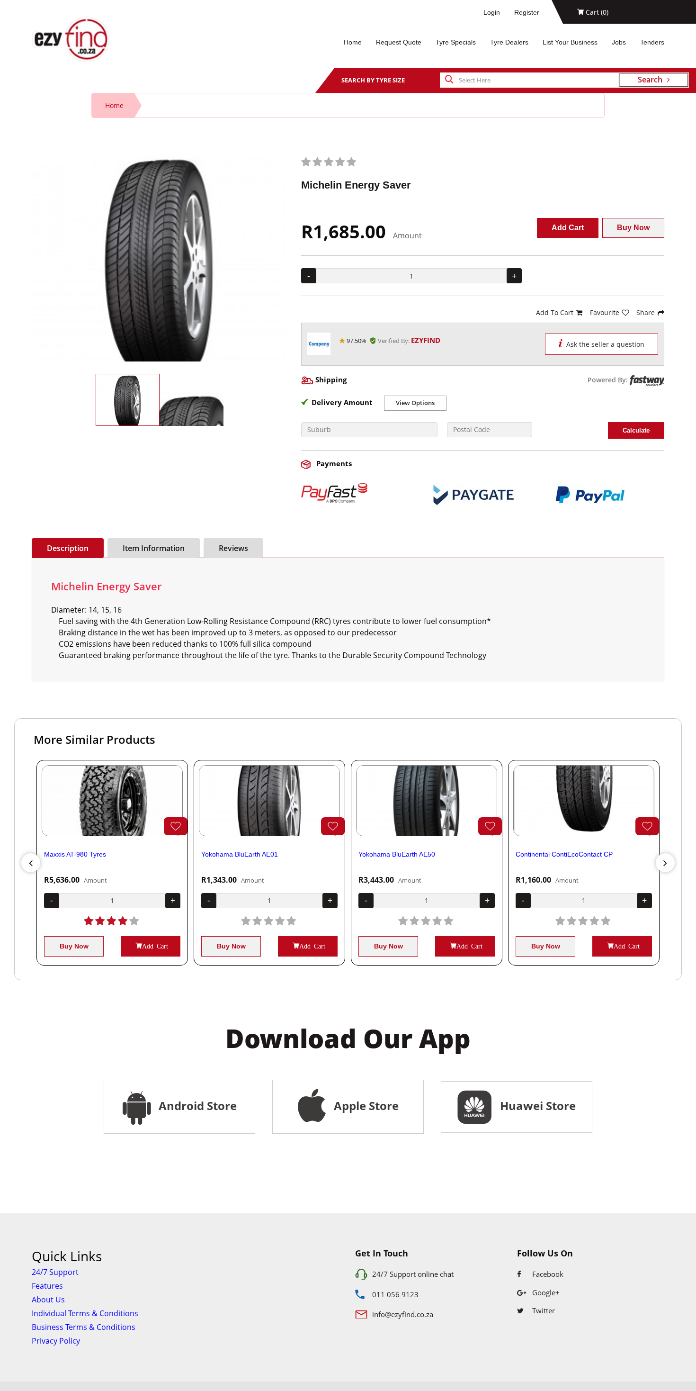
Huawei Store (535, 1105)
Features (47, 1286)
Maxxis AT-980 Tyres (75, 854)
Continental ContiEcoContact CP (564, 854)
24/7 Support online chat (413, 1274)
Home (353, 42)
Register (526, 12)
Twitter (542, 1310)
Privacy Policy (56, 1341)
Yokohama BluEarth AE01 (239, 854)
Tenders (652, 42)
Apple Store (365, 1105)
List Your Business (570, 42)
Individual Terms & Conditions (85, 1313)
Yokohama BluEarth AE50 (396, 854)
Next (665, 862)
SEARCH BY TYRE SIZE (373, 80)
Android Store (196, 1105)
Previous (30, 862)
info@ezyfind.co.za (402, 1314)
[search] (449, 80)
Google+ (545, 1292)
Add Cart (568, 228)
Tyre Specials (456, 42)
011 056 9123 (395, 1294)
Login (491, 12)
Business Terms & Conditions (83, 1327)
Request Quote (398, 42)
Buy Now (633, 228)
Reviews (233, 548)
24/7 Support (55, 1272)
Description (68, 548)
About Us (48, 1299)
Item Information (154, 548)
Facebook (546, 1274)
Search (650, 79)
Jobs (619, 42)
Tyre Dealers (509, 42)
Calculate (636, 430)
